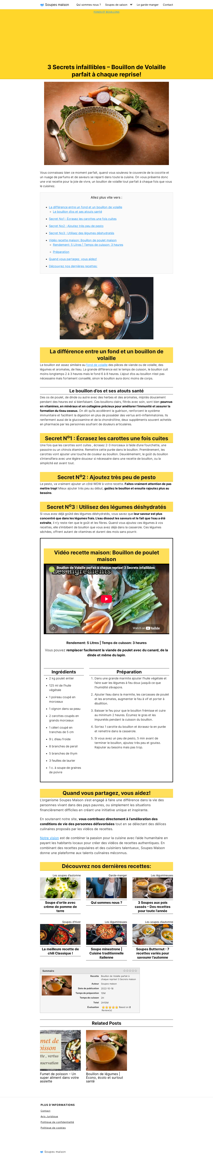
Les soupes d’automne (67, 875)
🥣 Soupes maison (54, 4)
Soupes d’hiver (71, 922)
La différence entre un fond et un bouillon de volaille (85, 207)
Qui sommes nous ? (88, 4)
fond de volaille (96, 365)
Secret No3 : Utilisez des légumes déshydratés (81, 233)
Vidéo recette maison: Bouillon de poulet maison (83, 240)
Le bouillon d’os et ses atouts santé (77, 211)
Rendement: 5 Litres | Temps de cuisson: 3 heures (88, 244)
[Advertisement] (106, 38)
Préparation (61, 252)
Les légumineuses (162, 875)
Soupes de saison (116, 4)
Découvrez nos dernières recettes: (73, 266)
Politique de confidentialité (57, 1122)
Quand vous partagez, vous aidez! (73, 259)
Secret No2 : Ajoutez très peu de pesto (76, 226)
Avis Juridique (49, 1116)
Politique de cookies (53, 1127)
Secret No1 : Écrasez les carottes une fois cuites (82, 219)
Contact (168, 4)
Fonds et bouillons (106, 11)
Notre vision (49, 838)
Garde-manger (118, 875)
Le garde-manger (148, 4)
